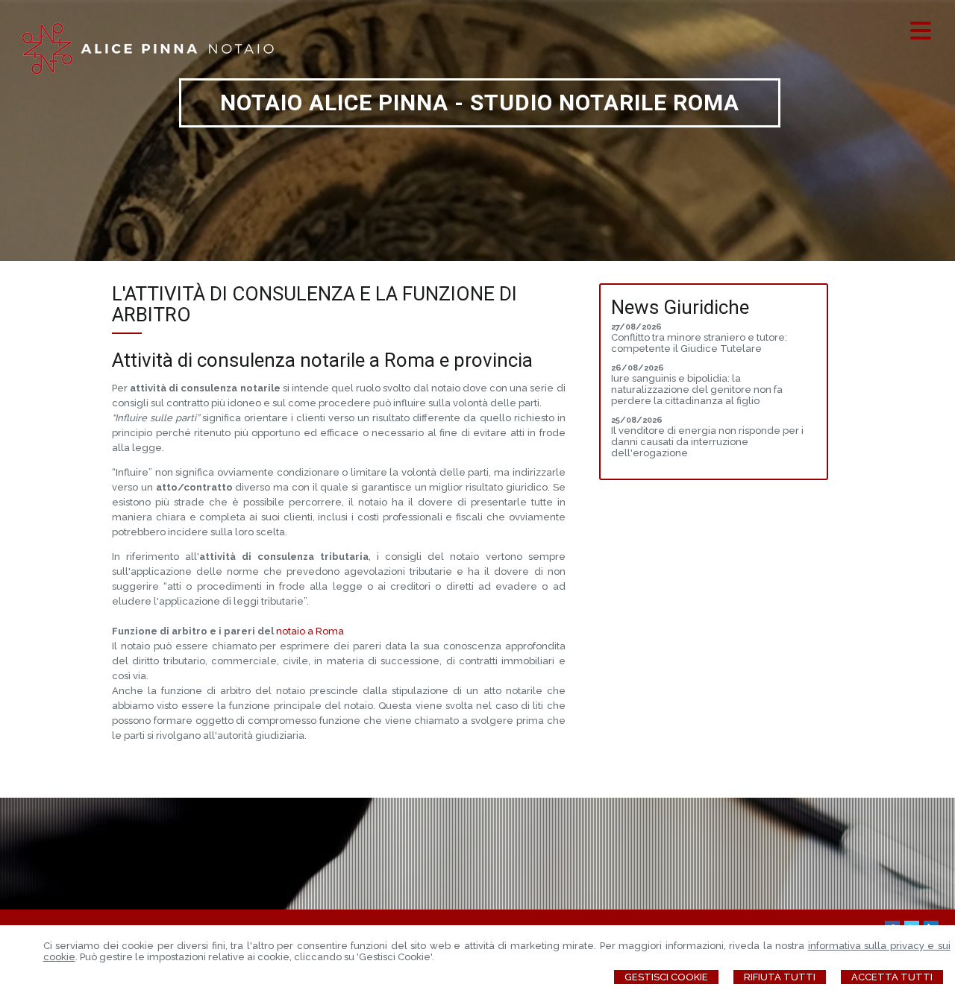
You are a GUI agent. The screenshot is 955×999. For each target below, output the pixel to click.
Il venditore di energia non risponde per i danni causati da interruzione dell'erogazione (707, 441)
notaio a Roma (310, 631)
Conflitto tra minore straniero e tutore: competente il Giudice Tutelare (699, 343)
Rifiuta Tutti (779, 977)
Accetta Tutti (892, 977)
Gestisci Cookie (666, 977)
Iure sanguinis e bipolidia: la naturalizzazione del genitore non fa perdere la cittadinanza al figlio (697, 389)
